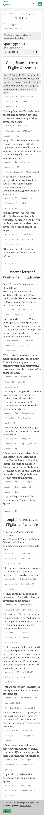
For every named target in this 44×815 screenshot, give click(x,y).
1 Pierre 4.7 (9, 130)
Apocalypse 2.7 (10, 263)
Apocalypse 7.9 (10, 198)
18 (3, 646)
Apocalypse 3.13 (11, 790)
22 (3, 774)
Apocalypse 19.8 (23, 677)
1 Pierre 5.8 (9, 125)
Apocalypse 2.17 (11, 491)
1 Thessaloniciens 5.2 (13, 171)
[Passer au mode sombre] (33, 3)
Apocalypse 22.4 (11, 481)
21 (3, 744)
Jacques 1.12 (27, 438)
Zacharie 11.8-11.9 (11, 609)
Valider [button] (6, 811)
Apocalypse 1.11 (11, 106)
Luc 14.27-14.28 (27, 584)
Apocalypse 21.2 (11, 486)
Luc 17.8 (7, 740)
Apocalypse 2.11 (27, 785)
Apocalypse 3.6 (28, 790)
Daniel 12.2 (9, 682)
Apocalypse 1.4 (10, 96)
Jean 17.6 (24, 345)
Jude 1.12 (25, 101)
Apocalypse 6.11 (27, 198)
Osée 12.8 (24, 632)
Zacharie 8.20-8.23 (12, 386)
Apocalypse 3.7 (10, 558)
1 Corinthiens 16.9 (11, 340)
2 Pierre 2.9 (9, 417)
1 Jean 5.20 (19, 314)
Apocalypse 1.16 (11, 101)
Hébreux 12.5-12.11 (12, 702)
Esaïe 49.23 (26, 376)
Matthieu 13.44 (29, 672)
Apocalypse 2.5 (10, 161)
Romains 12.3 (10, 637)
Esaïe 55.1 (8, 677)
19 (3, 686)
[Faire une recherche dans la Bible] (26, 3)
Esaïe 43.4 (22, 381)
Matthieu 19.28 (10, 759)
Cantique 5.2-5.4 (29, 735)
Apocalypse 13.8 (11, 244)
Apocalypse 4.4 (11, 208)
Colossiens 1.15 (27, 553)
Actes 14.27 (28, 340)
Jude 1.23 (24, 203)
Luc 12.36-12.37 (28, 730)
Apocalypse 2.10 (11, 443)
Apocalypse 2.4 (10, 584)
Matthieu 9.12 (25, 637)
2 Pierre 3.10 (26, 161)
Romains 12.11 (10, 578)
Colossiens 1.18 (27, 558)
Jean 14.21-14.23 (11, 730)
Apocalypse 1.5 (10, 553)
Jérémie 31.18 (29, 707)
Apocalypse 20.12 (29, 239)
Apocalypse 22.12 (11, 448)
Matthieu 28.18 (27, 764)
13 (3, 496)
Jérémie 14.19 (26, 604)
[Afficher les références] (23, 19)
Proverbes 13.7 (10, 632)
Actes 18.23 (22, 125)
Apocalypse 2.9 (10, 376)
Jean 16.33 (8, 769)
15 (3, 567)
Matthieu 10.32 (29, 234)
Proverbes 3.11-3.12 (12, 707)
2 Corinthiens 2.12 (12, 350)
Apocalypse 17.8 (11, 239)
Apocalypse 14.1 (29, 481)
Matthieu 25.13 (32, 171)
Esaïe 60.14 (9, 381)
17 (3, 614)
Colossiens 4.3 (10, 345)
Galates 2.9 (26, 486)
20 (4, 712)
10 (3, 391)
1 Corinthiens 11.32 (29, 697)
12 (3, 453)
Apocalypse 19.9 (11, 735)
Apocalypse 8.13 (24, 417)
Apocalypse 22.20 (29, 443)
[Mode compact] (26, 19)
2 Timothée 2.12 (11, 764)
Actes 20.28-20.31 (25, 130)
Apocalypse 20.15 (11, 234)
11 (3, 427)
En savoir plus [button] (25, 806)
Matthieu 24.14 (10, 422)
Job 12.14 (31, 314)
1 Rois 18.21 (9, 589)
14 (3, 531)
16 (3, 593)
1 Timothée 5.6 (27, 96)
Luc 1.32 (7, 314)
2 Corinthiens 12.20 (28, 578)
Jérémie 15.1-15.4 (30, 609)
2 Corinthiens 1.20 (12, 563)
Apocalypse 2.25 (11, 438)
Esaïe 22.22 (9, 309)
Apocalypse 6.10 (25, 309)
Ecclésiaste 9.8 (10, 203)
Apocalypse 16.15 (11, 135)
